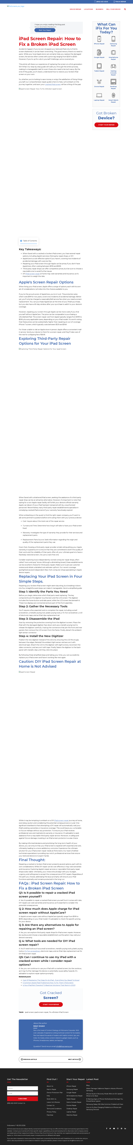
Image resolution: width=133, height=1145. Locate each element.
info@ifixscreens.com (64, 1046)
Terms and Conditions (54, 1109)
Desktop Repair (71, 1109)
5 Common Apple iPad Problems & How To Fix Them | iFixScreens (48, 983)
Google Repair (71, 1092)
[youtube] (114, 1128)
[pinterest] (121, 1128)
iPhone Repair (71, 1086)
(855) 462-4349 (12, 1103)
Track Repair (120, 2)
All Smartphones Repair (74, 1096)
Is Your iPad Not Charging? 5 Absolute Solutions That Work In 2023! (49, 985)
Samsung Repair (72, 1089)
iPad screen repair (32, 274)
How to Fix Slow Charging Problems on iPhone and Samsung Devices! (103, 1108)
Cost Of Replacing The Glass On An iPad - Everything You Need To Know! (51, 980)
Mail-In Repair (51, 1089)
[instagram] (117, 1128)
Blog (87, 1085)
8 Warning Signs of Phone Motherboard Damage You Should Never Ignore (104, 1100)
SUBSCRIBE (22, 1099)
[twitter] (110, 1128)
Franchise (50, 1115)
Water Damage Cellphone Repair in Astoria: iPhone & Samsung (104, 1090)
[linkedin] (125, 1128)
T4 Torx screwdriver (32, 951)
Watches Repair (71, 1115)
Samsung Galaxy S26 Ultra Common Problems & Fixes (104, 1104)
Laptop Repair (71, 1112)
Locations (88, 9)
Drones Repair (71, 1105)
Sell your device (113, 9)
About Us (50, 1086)
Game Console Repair (73, 1102)
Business (99, 9)
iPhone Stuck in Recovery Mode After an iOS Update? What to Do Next (104, 1095)
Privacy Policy (51, 1112)
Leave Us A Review (53, 1102)
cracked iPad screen (53, 84)
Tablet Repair (70, 1099)
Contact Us (50, 1105)
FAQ (48, 1096)
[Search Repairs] (124, 9)
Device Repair (75, 9)
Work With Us (51, 1099)
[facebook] (106, 1128)
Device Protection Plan (55, 1092)
